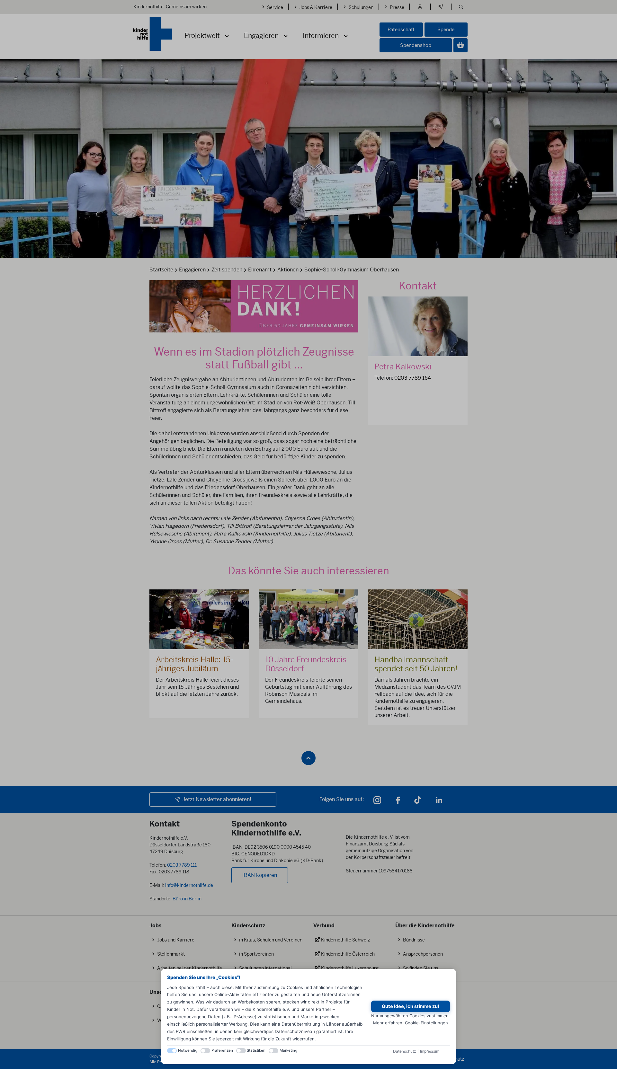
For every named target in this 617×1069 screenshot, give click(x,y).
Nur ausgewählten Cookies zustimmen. (410, 1015)
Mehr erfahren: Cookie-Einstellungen (410, 1022)
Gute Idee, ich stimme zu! (410, 1006)
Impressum (429, 1051)
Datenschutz (404, 1051)
